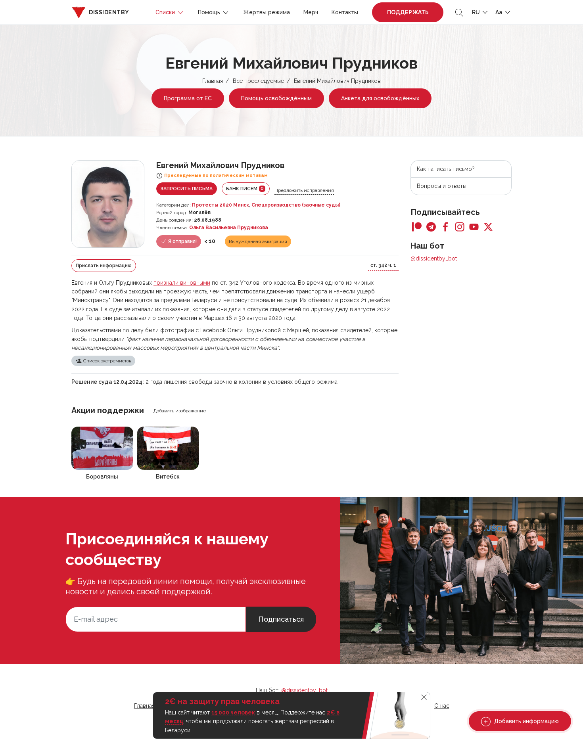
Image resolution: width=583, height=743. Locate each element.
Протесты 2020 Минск (220, 205)
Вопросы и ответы (441, 186)
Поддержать (408, 12)
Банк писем (245, 188)
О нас (441, 706)
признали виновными (181, 283)
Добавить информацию (526, 721)
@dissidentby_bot (433, 258)
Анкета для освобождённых (380, 98)
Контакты (345, 12)
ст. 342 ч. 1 (383, 265)
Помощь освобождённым (276, 98)
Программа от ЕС (188, 98)
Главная (212, 81)
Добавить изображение (179, 411)
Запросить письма (187, 188)
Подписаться (281, 619)
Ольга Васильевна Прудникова (228, 227)
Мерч (310, 12)
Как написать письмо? (446, 169)
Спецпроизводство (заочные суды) (295, 205)
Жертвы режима (266, 12)
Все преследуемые (258, 81)
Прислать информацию (104, 265)
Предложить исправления (304, 190)
